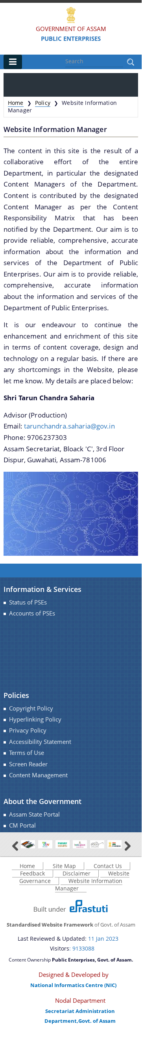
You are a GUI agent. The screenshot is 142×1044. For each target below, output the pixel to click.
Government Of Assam (71, 29)
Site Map (64, 866)
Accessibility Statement (40, 742)
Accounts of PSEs (32, 613)
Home (16, 102)
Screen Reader (28, 764)
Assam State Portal (34, 814)
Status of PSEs (28, 602)
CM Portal (22, 825)
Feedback (32, 873)
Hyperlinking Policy (35, 719)
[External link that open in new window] (28, 844)
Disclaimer (76, 873)
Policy (42, 102)
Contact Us (108, 866)
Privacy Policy (27, 730)
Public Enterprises (71, 38)
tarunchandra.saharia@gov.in (69, 425)
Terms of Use (26, 753)
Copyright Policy (31, 708)
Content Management (38, 775)
